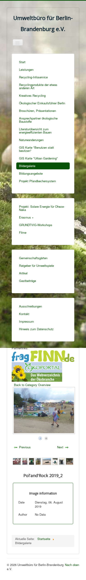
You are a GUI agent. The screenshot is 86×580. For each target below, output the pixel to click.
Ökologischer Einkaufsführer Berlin (42, 103)
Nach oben (72, 565)
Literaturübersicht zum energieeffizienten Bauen (35, 130)
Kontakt (24, 314)
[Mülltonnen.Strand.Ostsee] (47, 461)
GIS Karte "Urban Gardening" (38, 158)
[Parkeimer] (31, 461)
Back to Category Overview (32, 385)
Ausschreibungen (30, 306)
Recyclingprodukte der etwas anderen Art (38, 86)
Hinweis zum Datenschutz (36, 329)
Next (60, 447)
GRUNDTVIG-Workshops (35, 225)
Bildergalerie (27, 166)
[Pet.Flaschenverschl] (25, 461)
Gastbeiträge (27, 281)
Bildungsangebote (31, 173)
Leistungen (26, 69)
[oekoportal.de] (37, 371)
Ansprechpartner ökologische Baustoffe (38, 120)
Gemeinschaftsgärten (33, 258)
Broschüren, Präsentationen (37, 110)
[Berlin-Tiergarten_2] (71, 461)
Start (22, 62)
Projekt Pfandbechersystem (37, 181)
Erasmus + (26, 217)
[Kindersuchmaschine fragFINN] (43, 355)
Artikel (23, 273)
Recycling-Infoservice (33, 77)
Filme (22, 232)
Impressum (26, 321)
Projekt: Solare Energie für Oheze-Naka (42, 208)
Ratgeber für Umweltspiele (36, 265)
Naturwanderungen (31, 140)
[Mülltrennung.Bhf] (38, 461)
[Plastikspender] (16, 461)
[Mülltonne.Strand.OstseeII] (55, 461)
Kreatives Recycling (32, 95)
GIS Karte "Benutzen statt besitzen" (36, 149)
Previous (25, 447)
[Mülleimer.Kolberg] (62, 461)
